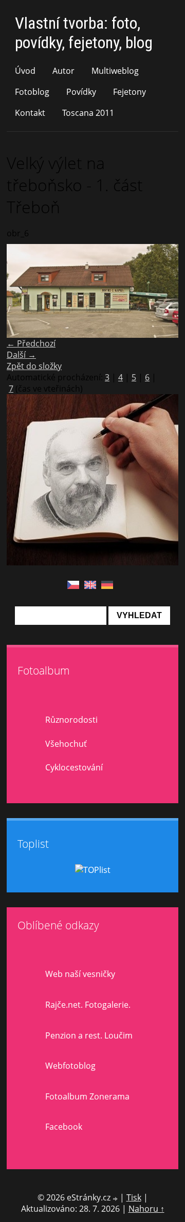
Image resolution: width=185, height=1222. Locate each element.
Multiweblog (115, 70)
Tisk (133, 1197)
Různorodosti (71, 719)
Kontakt (30, 112)
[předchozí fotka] (23, 291)
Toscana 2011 (88, 112)
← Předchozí (31, 343)
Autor (63, 70)
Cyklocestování (74, 767)
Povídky (81, 91)
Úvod (25, 70)
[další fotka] (161, 291)
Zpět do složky (34, 366)
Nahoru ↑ (146, 1208)
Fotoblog (32, 91)
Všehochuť (66, 743)
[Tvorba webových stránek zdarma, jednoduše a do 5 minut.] (116, 1198)
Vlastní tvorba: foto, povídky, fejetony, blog (84, 32)
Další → (21, 354)
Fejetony (129, 91)
